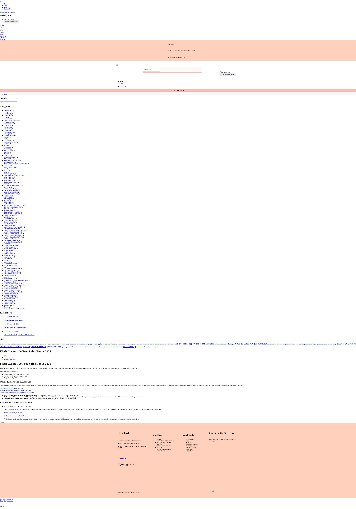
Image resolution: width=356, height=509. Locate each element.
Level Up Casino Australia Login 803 (15, 230)
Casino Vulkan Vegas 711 (11, 182)
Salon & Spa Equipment (164, 449)
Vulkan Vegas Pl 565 (10, 297)
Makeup (159, 439)
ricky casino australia (10, 263)
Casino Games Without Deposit (13, 320)
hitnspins (137, 344)
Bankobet (6, 152)
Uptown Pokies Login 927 (11, 288)
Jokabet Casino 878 (9, 215)
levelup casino (172, 344)
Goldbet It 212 (8, 203)
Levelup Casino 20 (9, 238)
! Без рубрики (8, 110)
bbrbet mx (7, 155)
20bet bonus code (5, 344)
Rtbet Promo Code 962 (10, 265)
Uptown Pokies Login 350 (11, 287)
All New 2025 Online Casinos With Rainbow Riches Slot (17, 392)
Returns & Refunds (191, 444)
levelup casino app (184, 344)
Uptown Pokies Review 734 (12, 292)
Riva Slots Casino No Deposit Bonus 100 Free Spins (15, 390)
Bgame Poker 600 (9, 162)
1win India (7, 119)
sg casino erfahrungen (309, 344)
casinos (6, 184)
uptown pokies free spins (34, 346)
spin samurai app (331, 344)
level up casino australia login (223, 344)
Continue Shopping (11, 21)
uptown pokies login (54, 347)
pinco (5, 260)
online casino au (8, 257)
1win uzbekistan (8, 124)
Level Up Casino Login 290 (12, 232)
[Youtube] (140, 50)
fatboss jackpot (82, 344)
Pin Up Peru (7, 258)
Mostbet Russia (8, 250)
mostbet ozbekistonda (10, 248)
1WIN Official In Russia (11, 120)
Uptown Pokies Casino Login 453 (14, 285)
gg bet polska (102, 344)
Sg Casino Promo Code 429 (12, 268)
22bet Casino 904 (9, 135)
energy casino (70, 344)
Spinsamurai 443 (9, 275)
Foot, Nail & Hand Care (164, 442)
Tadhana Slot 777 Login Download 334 (15, 280)
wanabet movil (140, 347)
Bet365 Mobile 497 (9, 159)
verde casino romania (10, 295)
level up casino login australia (250, 343)
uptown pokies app (346, 343)
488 (5, 139)
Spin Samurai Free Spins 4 (11, 273)
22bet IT (6, 137)
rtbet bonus (300, 344)
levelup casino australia (203, 344)
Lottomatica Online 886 (11, 240)
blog (5, 169)
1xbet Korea (7, 127)
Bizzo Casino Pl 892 (10, 167)
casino (5, 172)
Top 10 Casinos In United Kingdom (15, 327)
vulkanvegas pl (129, 346)
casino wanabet (60, 344)
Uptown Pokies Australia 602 (12, 283)
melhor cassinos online (10, 245)
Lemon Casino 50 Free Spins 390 (13, 227)
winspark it (155, 347)
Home (5, 94)
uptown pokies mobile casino (70, 347)
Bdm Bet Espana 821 (10, 157)
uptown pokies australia (11, 346)
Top (1, 499)
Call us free (122, 458)
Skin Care (159, 447)
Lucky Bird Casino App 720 (12, 242)
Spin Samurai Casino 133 (11, 272)
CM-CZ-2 (7, 187)
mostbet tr (6, 252)
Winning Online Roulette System (9, 371)
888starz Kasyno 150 (10, 142)
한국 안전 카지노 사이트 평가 (13, 309)
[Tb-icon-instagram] (133, 50)
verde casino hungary (10, 293)
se (4, 267)
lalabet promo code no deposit (158, 344)
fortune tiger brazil (9, 198)
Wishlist (188, 442)
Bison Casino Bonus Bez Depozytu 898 (15, 164)
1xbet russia (7, 129)
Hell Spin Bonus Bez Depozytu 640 (14, 205)
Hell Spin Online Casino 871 (12, 207)
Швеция (6, 307)
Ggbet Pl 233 (7, 202)
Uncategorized (8, 282)
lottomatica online (278, 344)
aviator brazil (7, 147)
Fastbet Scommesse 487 (11, 193)
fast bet (76, 344)
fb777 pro (87, 344)
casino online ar (8, 179)
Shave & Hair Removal (163, 446)
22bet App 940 (8, 134)
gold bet (110, 344)
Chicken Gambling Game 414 (12, 185)
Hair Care (159, 444)
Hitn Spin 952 (8, 208)
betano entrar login (40, 344)
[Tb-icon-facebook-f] (118, 50)
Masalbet (6, 243)
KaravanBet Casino (9, 218)
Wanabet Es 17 (8, 300)
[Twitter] (126, 50)
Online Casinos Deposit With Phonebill (11, 389)
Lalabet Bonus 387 (9, 225)
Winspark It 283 (8, 302)
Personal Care (161, 451)
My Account (189, 439)
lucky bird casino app (289, 344)
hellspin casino (117, 344)
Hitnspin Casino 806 (10, 210)
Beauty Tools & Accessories (165, 441)
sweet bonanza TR (9, 278)
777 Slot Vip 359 (9, 140)
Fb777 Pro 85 (8, 197)
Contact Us (189, 451)
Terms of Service (191, 447)
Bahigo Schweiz (8, 150)
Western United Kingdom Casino (13, 413)
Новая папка (8, 305)
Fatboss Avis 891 (9, 195)
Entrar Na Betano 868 (10, 192)
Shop (187, 441)
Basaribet (6, 154)
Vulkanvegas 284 (9, 298)
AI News (6, 144)
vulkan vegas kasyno (116, 347)
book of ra (7, 170)
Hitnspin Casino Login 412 (12, 213)
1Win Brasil (7, 114)
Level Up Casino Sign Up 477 (13, 235)
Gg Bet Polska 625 (9, 200)
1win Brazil (7, 115)
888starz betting (18, 344)
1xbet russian (7, 130)
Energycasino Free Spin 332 (12, 190)
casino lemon (51, 344)
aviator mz (7, 149)
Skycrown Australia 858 (11, 270)
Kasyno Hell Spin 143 (10, 220)
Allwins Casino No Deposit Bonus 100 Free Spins (19, 335)
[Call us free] (119, 454)
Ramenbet (7, 262)
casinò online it (8, 180)
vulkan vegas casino (104, 347)
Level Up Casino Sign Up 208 (13, 233)
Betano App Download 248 (12, 160)
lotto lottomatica (270, 344)
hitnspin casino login (128, 344)
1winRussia (7, 125)
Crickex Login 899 (9, 188)
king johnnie (7, 223)
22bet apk (13, 344)
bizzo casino (7, 165)
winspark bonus (148, 346)
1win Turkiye (8, 122)
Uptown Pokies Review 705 (12, 290)
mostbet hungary (8, 247)
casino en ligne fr (9, 174)
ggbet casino (94, 344)
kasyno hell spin (144, 344)
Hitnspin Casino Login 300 (12, 212)
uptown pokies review (85, 347)
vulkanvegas (95, 346)
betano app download (29, 344)
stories (5, 277)
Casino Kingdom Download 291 (13, 175)
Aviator (6, 145)
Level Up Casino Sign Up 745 (13, 237)
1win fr (6, 117)
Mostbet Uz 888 (8, 253)
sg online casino (321, 344)
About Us (189, 449)
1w (5, 112)
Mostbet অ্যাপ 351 (9, 255)
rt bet (297, 344)
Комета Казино (8, 303)
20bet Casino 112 (9, 132)
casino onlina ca (8, 177)
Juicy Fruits (7, 217)
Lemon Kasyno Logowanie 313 (13, 228)
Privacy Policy (190, 446)
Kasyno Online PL (9, 222)
